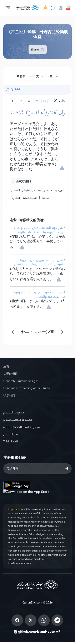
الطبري (16, 198)
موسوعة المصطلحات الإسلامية (22, 427)
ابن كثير (58, 190)
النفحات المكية (30, 198)
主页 (6, 366)
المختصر (36, 190)
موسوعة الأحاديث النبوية (17, 419)
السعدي (48, 190)
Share (35, 49)
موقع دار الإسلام (13, 412)
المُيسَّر (26, 190)
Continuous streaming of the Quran (26, 388)
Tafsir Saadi (10, 441)
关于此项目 (10, 373)
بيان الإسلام (10, 434)
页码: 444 (13, 89)
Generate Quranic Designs (20, 381)
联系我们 (9, 395)
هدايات (45, 198)
